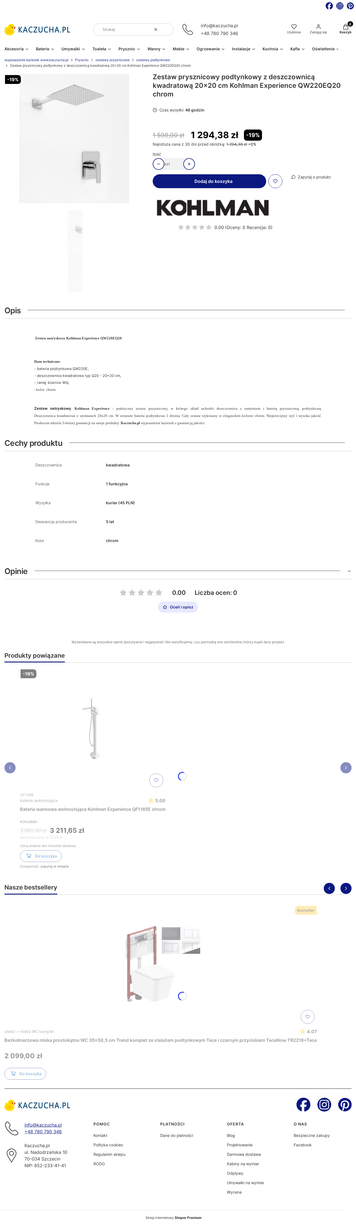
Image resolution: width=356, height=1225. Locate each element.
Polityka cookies (108, 1144)
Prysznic (82, 60)
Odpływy (235, 1173)
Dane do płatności (176, 1135)
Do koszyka (46, 856)
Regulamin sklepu (109, 1154)
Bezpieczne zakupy (312, 1135)
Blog (231, 1135)
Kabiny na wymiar (243, 1163)
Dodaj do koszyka (213, 181)
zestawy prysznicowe (112, 60)
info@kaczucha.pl (219, 25)
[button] (167, 29)
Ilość (157, 154)
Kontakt (100, 1135)
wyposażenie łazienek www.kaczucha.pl (36, 60)
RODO (99, 1163)
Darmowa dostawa (244, 1154)
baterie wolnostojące (39, 800)
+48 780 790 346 (219, 33)
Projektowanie (240, 1144)
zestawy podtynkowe (153, 60)
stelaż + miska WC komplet (29, 1031)
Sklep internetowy (173, 1218)
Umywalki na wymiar (245, 1182)
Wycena (234, 1192)
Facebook (303, 1144)
